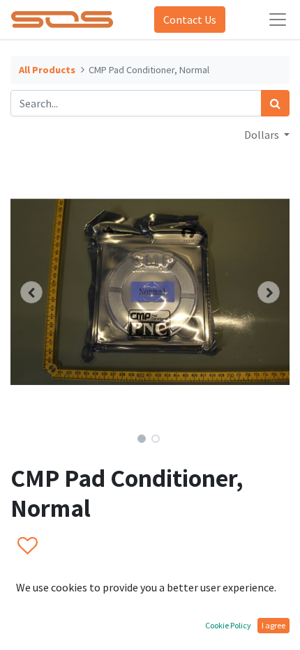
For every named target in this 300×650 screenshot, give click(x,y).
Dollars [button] (262, 135)
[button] (31, 292)
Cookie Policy (228, 625)
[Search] (275, 103)
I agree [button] (273, 625)
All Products (47, 69)
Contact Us (189, 20)
